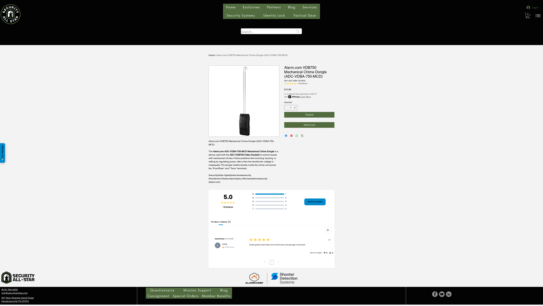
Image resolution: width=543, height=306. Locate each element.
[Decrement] (286, 107)
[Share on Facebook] (286, 135)
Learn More (305, 97)
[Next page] (278, 262)
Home (212, 55)
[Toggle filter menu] (328, 230)
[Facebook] (435, 294)
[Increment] (295, 107)
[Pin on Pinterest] (291, 135)
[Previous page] (265, 262)
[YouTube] (442, 294)
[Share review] (329, 240)
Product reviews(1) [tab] (220, 221)
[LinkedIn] (449, 294)
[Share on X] (302, 135)
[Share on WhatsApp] (297, 135)
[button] (527, 15)
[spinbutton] (290, 107)
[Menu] (538, 15)
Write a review (315, 201)
